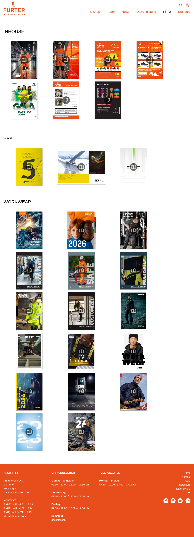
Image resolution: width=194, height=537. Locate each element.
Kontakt (186, 476)
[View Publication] (24, 60)
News (126, 11)
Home (187, 472)
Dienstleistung (146, 11)
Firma (167, 11)
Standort (184, 11)
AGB (187, 480)
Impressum (184, 484)
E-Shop (95, 11)
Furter (14, 8)
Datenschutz (183, 488)
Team (111, 11)
